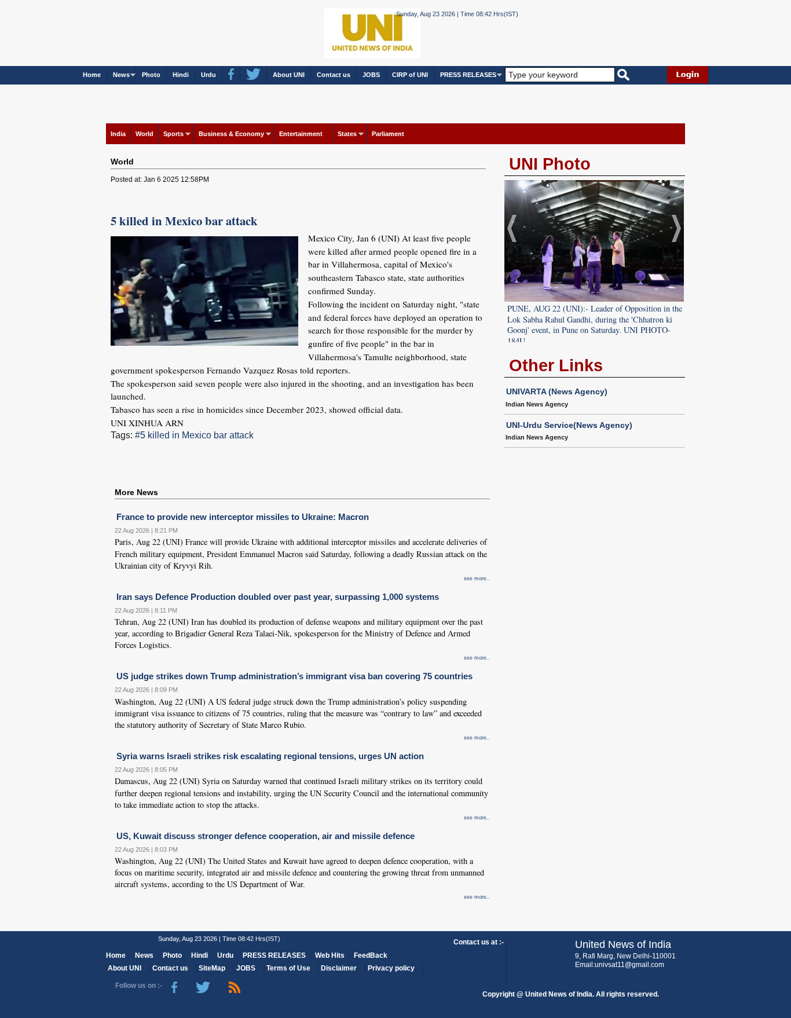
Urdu (208, 74)
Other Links (556, 365)
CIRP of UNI (410, 74)
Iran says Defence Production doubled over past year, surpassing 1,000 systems (277, 597)
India (118, 133)
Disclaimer (339, 968)
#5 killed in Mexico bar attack (194, 435)
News (121, 74)
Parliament (388, 133)
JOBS (371, 74)
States (347, 133)
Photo (151, 74)
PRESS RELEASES (468, 74)
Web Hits (330, 955)
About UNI (289, 74)
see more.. (477, 578)
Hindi (181, 74)
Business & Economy (231, 133)
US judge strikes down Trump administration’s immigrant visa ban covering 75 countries (294, 676)
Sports (173, 133)
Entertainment (301, 133)
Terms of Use (288, 968)
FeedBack (370, 955)
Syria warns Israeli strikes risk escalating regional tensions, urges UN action (270, 756)
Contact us (333, 74)
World (144, 133)
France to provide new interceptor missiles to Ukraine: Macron (242, 517)
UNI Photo (550, 164)
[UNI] (341, 32)
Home (92, 74)
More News (136, 492)
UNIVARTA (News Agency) (556, 391)
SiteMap (212, 968)
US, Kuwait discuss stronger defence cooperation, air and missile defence (265, 836)
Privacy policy (391, 968)
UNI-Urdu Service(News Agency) (569, 425)
